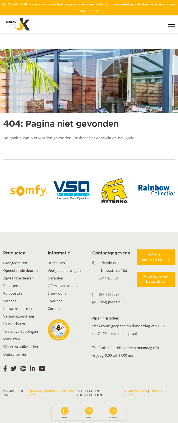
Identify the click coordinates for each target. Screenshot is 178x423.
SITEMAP (130, 395)
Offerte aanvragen (63, 285)
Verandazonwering (18, 316)
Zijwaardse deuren (18, 278)
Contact (54, 308)
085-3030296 (109, 294)
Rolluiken (10, 285)
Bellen (65, 417)
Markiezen (11, 339)
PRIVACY (156, 391)
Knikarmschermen (18, 308)
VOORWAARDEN (135, 391)
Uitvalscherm (14, 323)
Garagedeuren (15, 263)
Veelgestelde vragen (64, 270)
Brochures (56, 263)
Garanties (56, 278)
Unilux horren (14, 354)
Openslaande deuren (20, 270)
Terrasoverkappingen (20, 331)
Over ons (55, 301)
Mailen (89, 417)
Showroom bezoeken (157, 279)
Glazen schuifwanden (20, 346)
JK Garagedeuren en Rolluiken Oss (52, 393)
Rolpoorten (12, 293)
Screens (9, 301)
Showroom (57, 293)
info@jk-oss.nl (110, 302)
